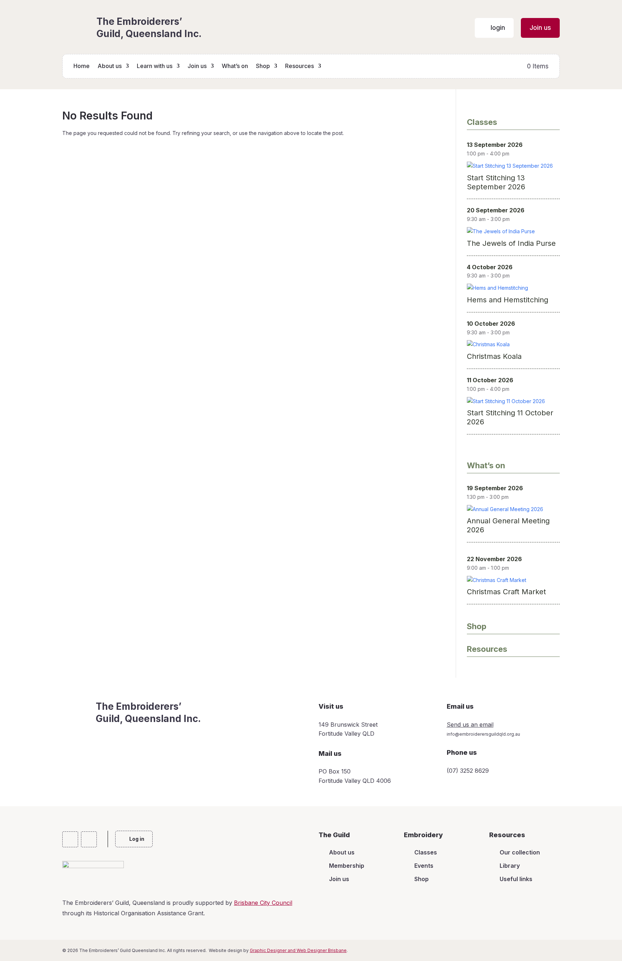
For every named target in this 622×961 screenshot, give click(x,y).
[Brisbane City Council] (93, 866)
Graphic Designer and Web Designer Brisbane (298, 950)
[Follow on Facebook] (70, 839)
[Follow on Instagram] (89, 839)
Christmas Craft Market (506, 591)
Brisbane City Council (263, 902)
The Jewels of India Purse (511, 243)
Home (81, 66)
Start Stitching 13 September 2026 (496, 182)
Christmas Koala (494, 356)
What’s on (235, 66)
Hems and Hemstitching (507, 299)
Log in (136, 839)
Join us (197, 66)
